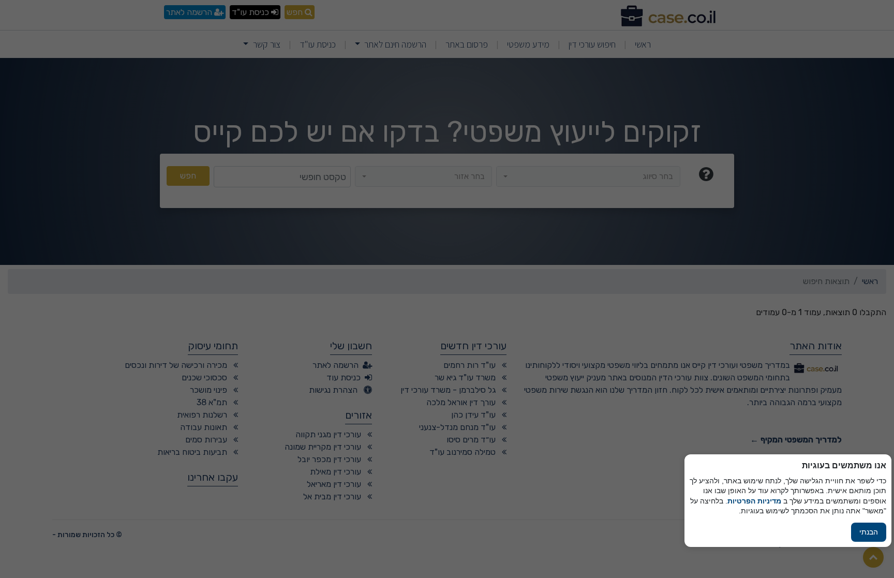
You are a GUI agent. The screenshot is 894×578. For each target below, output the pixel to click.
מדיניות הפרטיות (754, 501)
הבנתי (868, 532)
